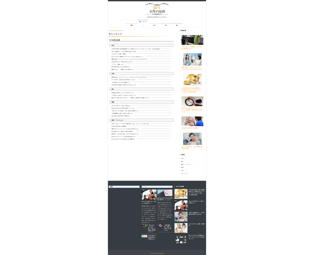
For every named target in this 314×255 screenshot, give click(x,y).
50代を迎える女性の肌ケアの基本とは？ (121, 116)
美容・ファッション (143, 23)
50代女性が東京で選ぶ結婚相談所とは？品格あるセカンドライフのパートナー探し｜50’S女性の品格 (191, 89)
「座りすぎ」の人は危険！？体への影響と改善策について (125, 111)
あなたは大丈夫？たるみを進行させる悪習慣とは (123, 139)
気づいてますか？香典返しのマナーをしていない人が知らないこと (127, 56)
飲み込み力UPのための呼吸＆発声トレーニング (122, 108)
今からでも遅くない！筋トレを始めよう (121, 105)
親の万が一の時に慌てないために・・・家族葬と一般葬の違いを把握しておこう (130, 98)
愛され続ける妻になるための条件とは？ (121, 67)
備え (177, 25)
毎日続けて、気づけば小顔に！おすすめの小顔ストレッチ (125, 134)
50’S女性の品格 (114, 40)
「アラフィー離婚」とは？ (117, 64)
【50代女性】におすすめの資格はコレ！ (121, 82)
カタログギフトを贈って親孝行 (118, 54)
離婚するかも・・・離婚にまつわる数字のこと (122, 69)
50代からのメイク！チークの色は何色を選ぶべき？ (123, 136)
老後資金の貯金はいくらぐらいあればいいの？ (122, 92)
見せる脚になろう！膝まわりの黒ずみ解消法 (122, 131)
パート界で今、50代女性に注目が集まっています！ (123, 79)
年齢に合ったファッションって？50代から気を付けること (125, 129)
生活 (154, 25)
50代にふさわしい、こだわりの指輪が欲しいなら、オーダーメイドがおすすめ (130, 123)
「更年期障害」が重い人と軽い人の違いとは (122, 113)
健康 (132, 25)
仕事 (166, 25)
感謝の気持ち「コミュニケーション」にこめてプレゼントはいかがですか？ (129, 59)
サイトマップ (184, 173)
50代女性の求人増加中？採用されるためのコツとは (123, 85)
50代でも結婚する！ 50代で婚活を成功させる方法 (123, 51)
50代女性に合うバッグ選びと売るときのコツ (122, 61)
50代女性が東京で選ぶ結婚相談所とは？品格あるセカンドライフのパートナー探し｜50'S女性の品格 (135, 49)
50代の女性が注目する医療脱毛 (118, 126)
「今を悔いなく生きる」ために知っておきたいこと (123, 95)
